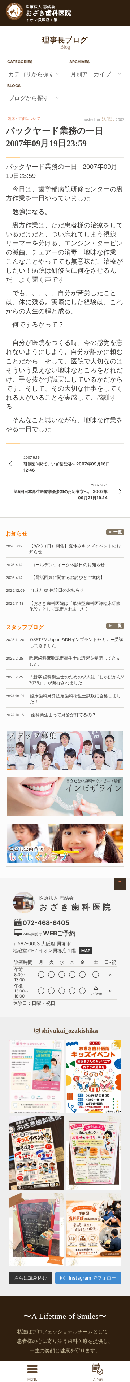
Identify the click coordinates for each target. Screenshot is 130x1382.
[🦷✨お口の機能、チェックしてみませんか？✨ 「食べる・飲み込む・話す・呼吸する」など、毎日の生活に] (36, 1229)
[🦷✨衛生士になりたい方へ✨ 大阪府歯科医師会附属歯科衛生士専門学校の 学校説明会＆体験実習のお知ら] (36, 1076)
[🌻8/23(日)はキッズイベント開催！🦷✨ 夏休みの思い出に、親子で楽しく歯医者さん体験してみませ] (93, 1076)
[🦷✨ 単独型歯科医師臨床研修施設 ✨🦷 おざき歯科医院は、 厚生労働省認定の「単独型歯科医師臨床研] (93, 1229)
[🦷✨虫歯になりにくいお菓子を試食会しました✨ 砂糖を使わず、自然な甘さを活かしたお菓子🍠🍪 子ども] (93, 1153)
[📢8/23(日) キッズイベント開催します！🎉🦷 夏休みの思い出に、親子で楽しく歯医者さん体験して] (36, 1153)
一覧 (117, 531)
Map (85, 950)
